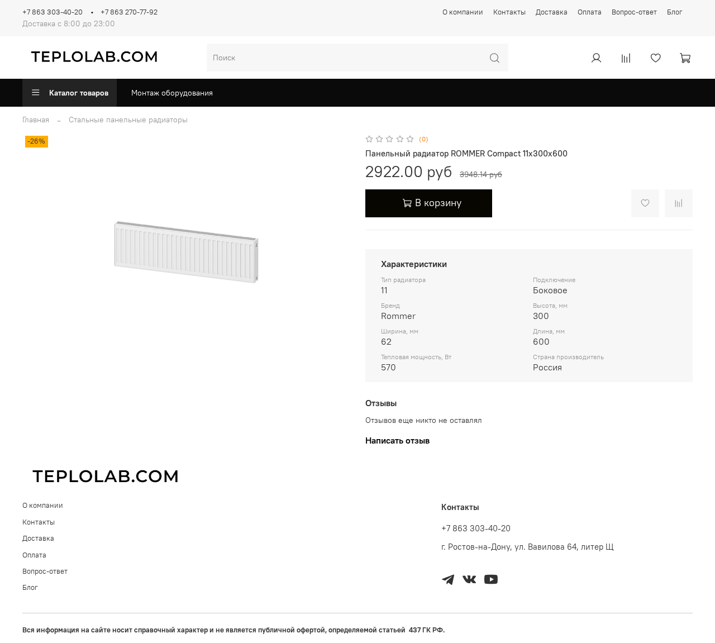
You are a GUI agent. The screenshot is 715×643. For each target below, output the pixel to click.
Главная (35, 120)
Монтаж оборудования (172, 93)
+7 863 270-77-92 (129, 12)
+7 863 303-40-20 (52, 12)
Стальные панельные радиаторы (128, 120)
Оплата (590, 12)
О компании (462, 12)
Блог (675, 12)
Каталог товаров (78, 93)
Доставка (552, 12)
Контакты (509, 12)
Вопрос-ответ (634, 12)
